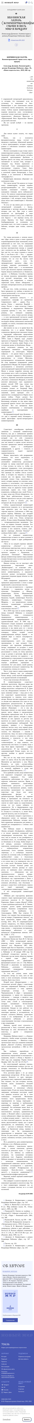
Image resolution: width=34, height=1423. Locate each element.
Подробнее (6, 1419)
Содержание (10, 1320)
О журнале (21, 1386)
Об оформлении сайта (8, 1369)
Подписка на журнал (24, 1356)
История (3, 1356)
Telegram (6, 1385)
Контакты (21, 1391)
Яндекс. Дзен (8, 1392)
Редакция (4, 1359)
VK (4, 1387)
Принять (27, 1419)
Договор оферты (23, 1359)
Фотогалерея (5, 1366)
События (4, 1364)
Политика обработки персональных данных (8, 1376)
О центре (21, 1389)
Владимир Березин (10, 1271)
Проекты (4, 1361)
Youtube (6, 1390)
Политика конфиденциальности (7, 1372)
